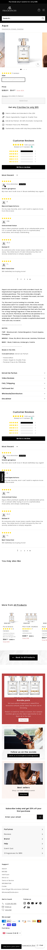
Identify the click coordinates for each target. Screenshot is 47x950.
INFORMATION (6, 883)
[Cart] (39, 10)
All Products (20, 605)
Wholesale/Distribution (12, 394)
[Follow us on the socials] (23, 738)
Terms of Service (8, 880)
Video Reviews (8, 378)
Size (3, 75)
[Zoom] (38, 64)
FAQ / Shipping (8, 383)
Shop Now (23, 720)
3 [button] (24, 279)
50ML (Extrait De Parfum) (13, 80)
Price (4, 87)
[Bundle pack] (23, 686)
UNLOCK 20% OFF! (11, 947)
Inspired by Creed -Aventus (13, 29)
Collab (4, 886)
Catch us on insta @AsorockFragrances (23, 755)
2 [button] (21, 279)
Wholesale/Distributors (10, 892)
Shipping (5, 96)
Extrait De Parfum (9, 373)
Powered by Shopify (29, 945)
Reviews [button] (2, 477)
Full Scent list (8, 388)
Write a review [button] (23, 167)
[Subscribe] (40, 817)
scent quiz (5, 874)
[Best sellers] (23, 774)
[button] (7, 73)
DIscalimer (6, 399)
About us (5, 877)
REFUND (4, 872)
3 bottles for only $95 (27, 107)
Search (4, 869)
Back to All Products (25, 657)
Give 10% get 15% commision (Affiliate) (15, 889)
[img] (6, 181)
